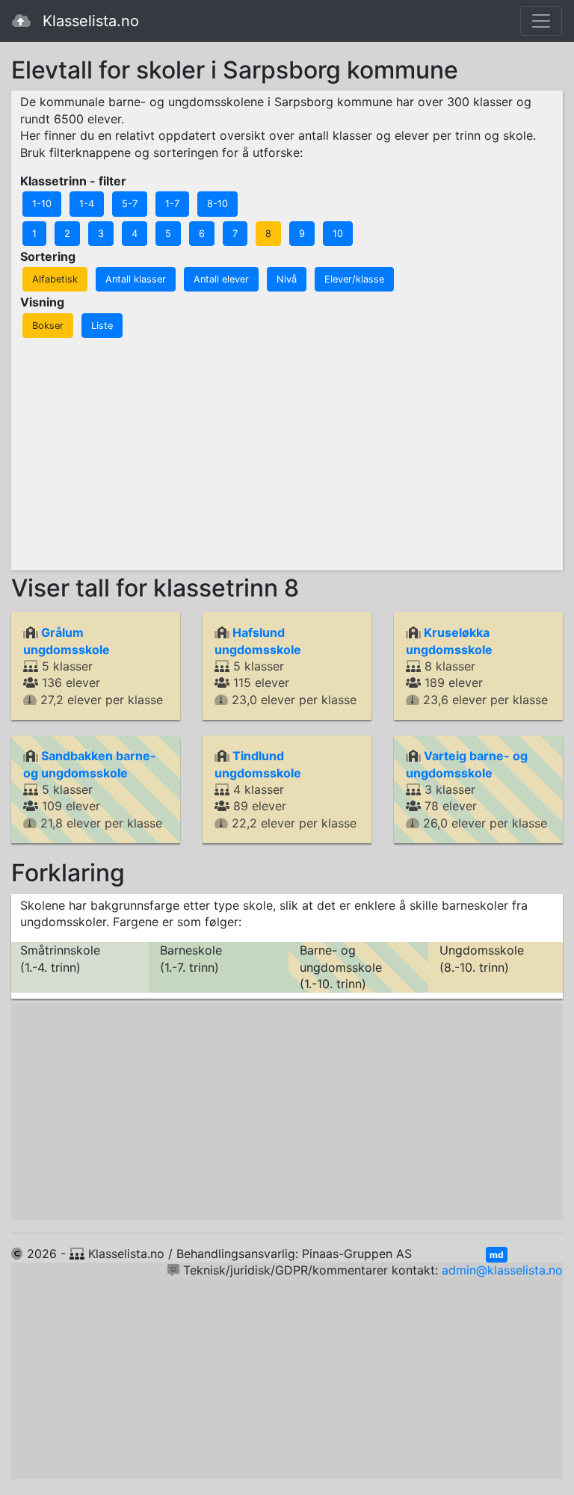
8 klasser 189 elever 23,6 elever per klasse (477, 666)
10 (338, 233)
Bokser (48, 325)
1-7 (172, 203)
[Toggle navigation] (541, 21)
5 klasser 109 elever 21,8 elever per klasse (92, 789)
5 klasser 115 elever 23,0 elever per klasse (286, 666)
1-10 (42, 203)
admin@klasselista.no (502, 1270)
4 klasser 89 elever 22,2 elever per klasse (286, 789)
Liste (102, 325)
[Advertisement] (288, 452)
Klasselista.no (91, 21)
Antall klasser (135, 279)
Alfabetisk (55, 279)
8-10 (217, 203)
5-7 (130, 203)
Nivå (287, 279)
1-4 (86, 203)
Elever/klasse (354, 279)
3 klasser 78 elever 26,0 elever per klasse (476, 789)
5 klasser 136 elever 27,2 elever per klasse (93, 666)
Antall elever (221, 279)
